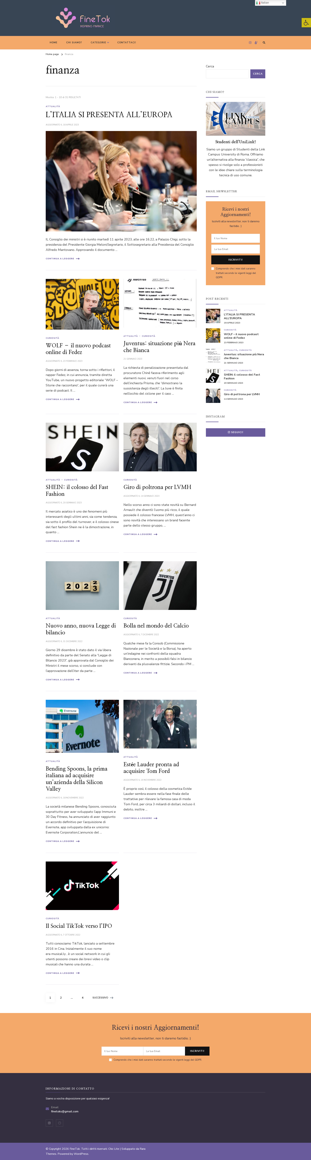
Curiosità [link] (52, 338)
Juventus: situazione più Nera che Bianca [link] (244, 356)
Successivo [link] (100, 997)
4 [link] (84, 998)
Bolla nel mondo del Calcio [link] (156, 626)
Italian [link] (264, 2)
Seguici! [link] (237, 432)
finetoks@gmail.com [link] (64, 1111)
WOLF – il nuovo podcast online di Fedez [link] (241, 336)
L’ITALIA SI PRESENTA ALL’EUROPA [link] (109, 115)
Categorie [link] (98, 42)
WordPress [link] (81, 1154)
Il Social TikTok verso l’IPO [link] (79, 926)
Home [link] (53, 42)
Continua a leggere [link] (60, 258)
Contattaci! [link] (126, 42)
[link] (306, 22)
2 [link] (63, 998)
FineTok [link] (75, 1149)
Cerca (210, 66)
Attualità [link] (53, 106)
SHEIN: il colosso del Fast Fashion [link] (242, 376)
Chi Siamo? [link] (74, 42)
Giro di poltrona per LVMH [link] (157, 487)
